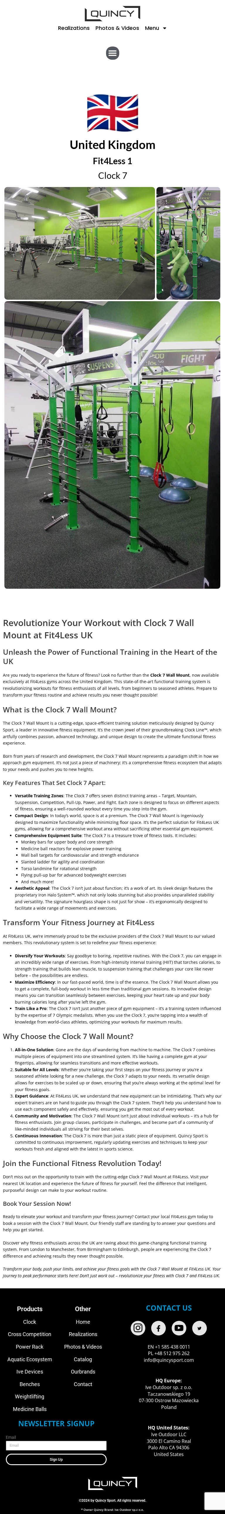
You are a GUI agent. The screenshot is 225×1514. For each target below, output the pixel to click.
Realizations (74, 28)
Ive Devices (29, 1372)
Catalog (83, 1359)
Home (83, 1322)
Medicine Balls (30, 1409)
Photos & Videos (117, 28)
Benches (30, 1384)
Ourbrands (83, 1372)
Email (11, 1437)
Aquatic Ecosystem (29, 1359)
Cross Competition (29, 1334)
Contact (83, 1384)
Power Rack (29, 1347)
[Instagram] (138, 1328)
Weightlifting (29, 1396)
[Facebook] (158, 1328)
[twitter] (199, 1328)
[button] (112, 53)
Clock (29, 1322)
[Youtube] (179, 1328)
